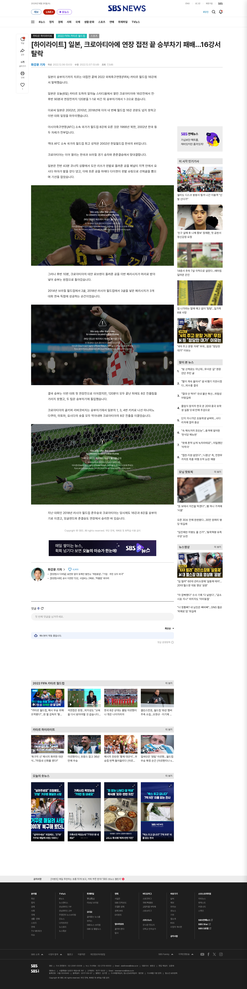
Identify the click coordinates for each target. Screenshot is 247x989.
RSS (172, 923)
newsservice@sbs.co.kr (124, 971)
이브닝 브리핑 (92, 902)
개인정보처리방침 (97, 954)
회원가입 (209, 3)
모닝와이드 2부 (65, 911)
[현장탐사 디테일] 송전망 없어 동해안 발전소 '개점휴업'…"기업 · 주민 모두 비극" (87, 574)
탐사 (116, 933)
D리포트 (118, 915)
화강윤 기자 (55, 569)
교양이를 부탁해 (149, 906)
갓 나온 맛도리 (149, 925)
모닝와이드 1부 (65, 906)
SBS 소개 (37, 954)
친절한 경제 (119, 906)
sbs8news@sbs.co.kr (129, 966)
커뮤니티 (201, 906)
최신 (33, 898)
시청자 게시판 (176, 927)
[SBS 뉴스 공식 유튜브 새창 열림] (202, 954)
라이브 (173, 906)
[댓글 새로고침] (42, 608)
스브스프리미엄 (204, 893)
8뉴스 (42, 22)
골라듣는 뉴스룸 (93, 917)
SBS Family (165, 954)
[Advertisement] (102, 662)
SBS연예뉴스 (204, 919)
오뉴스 (62, 919)
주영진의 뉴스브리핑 (67, 915)
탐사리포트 (119, 923)
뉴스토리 (62, 927)
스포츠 (101, 22)
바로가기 (174, 893)
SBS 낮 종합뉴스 (94, 929)
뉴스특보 (62, 931)
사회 (69, 22)
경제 (60, 22)
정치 (51, 22)
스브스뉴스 (147, 919)
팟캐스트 (201, 902)
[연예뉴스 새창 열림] (200, 139)
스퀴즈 (201, 911)
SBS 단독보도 (121, 902)
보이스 (89, 921)
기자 (172, 915)
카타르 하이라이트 (42, 36)
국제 (77, 22)
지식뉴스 (201, 898)
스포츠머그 (147, 898)
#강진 (206, 12)
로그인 (197, 3)
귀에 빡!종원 (148, 902)
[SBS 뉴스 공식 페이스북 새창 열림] (208, 954)
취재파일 (123, 22)
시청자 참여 (55, 954)
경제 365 (119, 911)
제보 (172, 902)
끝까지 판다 (119, 929)
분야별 (34, 893)
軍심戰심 (91, 898)
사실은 (117, 898)
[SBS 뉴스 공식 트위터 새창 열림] (214, 954)
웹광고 (70, 954)
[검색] (213, 11)
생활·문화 (89, 22)
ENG (188, 3)
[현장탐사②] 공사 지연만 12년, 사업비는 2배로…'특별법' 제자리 (79, 578)
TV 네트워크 (36, 931)
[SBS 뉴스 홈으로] (127, 8)
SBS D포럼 (203, 928)
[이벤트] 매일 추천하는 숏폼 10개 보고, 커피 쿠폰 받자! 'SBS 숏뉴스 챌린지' (86, 878)
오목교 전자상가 (149, 929)
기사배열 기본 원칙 (154, 973)
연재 (116, 893)
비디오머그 (147, 893)
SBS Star (203, 924)
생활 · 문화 (35, 919)
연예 (111, 22)
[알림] (220, 12)
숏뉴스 (173, 911)
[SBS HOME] (220, 3)
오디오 (89, 911)
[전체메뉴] (33, 22)
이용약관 (81, 954)
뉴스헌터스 (63, 902)
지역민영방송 (186, 954)
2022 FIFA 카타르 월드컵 (71, 36)
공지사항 (174, 936)
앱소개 (173, 919)
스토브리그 (147, 911)
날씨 (172, 898)
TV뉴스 (136, 22)
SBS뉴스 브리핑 (93, 925)
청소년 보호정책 (171, 973)
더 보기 (168, 682)
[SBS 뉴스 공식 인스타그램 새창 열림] (221, 954)
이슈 (33, 935)
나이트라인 (63, 923)
